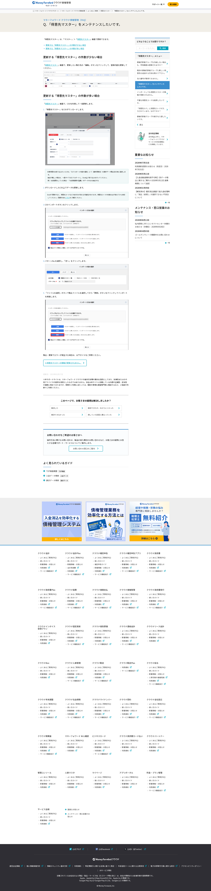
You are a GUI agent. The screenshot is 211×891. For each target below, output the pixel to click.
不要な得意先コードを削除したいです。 (150, 101)
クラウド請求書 (153, 553)
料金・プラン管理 (154, 772)
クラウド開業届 (44, 736)
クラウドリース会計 (155, 626)
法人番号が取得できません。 (148, 78)
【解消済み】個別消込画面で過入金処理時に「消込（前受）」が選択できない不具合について (152, 194)
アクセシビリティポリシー (191, 866)
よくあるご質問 (93, 11)
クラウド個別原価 (100, 626)
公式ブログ (77, 849)
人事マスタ (70, 772)
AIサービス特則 (105, 870)
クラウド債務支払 (100, 589)
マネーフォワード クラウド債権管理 (73, 11)
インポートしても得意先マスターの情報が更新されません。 (151, 93)
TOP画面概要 (51, 471)
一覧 (168, 202)
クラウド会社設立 (154, 699)
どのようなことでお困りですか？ (151, 41)
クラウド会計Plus (73, 553)
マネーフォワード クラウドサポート (47, 11)
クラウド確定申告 (100, 553)
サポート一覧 (157, 4)
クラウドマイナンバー (102, 699)
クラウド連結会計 (127, 626)
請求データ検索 (52, 480)
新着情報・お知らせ (48, 564)
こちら (67, 198)
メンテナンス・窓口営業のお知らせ (79, 815)
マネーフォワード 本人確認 (77, 736)
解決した (54, 408)
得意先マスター (105, 11)
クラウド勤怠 (98, 662)
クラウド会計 (43, 553)
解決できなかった (58, 415)
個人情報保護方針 (33, 866)
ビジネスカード (99, 736)
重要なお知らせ (73, 809)
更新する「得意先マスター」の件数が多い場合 (65, 48)
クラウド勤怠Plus (127, 662)
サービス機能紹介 (47, 571)
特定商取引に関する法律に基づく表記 (99, 866)
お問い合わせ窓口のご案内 (84, 448)
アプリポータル (126, 772)
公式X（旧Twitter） (135, 849)
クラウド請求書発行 (155, 589)
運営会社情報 (15, 866)
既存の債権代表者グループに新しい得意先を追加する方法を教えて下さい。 (151, 71)
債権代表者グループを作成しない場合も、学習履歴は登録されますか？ (151, 63)
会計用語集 (71, 567)
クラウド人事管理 (73, 662)
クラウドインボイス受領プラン (46, 627)
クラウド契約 (125, 699)
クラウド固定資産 (73, 626)
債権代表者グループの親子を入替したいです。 (151, 117)
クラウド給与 (152, 662)
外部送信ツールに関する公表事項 (131, 866)
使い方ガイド (45, 561)
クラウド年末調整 (45, 699)
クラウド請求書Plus (46, 589)
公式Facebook (104, 849)
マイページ (97, 772)
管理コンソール (44, 772)
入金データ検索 (52, 475)
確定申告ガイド (101, 564)
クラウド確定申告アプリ (130, 553)
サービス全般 (43, 809)
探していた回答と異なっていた (100, 415)
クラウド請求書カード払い (131, 736)
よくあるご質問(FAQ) (48, 557)
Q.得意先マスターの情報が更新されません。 (63, 363)
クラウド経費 (71, 589)
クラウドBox (43, 662)
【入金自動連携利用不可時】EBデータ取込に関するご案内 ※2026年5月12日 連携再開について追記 (151, 180)
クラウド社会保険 (73, 699)
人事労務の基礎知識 (156, 677)
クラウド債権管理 (127, 589)
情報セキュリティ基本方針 (57, 866)
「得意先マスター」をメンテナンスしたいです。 (150, 85)
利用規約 (43, 567)
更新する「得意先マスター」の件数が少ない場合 (66, 45)
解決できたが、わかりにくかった (101, 408)
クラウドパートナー (155, 736)
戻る (141, 124)
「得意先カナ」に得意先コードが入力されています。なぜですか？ (150, 109)
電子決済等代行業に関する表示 (162, 866)
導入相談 (173, 4)
